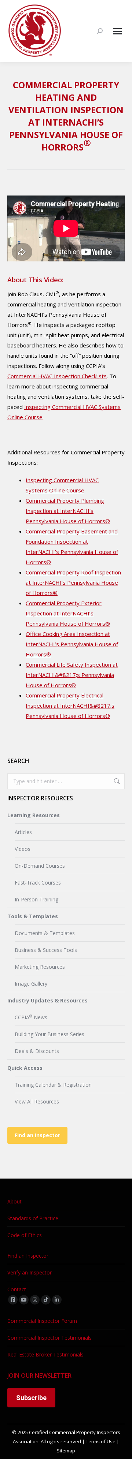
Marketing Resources (40, 966)
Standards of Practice (32, 1218)
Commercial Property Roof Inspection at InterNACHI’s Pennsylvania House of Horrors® (73, 582)
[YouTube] (24, 1299)
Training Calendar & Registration (53, 1084)
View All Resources (37, 1101)
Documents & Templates (45, 933)
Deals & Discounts (37, 1050)
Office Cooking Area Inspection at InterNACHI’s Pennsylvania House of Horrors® (72, 644)
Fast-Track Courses (38, 882)
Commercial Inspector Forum (42, 1320)
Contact (16, 1289)
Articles (23, 832)
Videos (22, 848)
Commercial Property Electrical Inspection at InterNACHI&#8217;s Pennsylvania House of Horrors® (70, 705)
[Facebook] (13, 1299)
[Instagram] (35, 1299)
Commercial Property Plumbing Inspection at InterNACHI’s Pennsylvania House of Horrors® (68, 511)
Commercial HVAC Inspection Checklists (57, 376)
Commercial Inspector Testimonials (49, 1337)
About (14, 1201)
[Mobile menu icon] (117, 31)
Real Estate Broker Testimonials (45, 1354)
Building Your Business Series (49, 1034)
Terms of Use (100, 1441)
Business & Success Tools (46, 949)
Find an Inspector (37, 1135)
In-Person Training (36, 899)
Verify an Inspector (29, 1272)
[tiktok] (46, 1299)
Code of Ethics (24, 1235)
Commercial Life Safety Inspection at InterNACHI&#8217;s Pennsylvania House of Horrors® (72, 675)
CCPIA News (31, 1017)
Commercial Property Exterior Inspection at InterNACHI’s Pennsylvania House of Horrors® (68, 613)
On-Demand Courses (40, 865)
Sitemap (66, 1450)
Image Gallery (31, 983)
